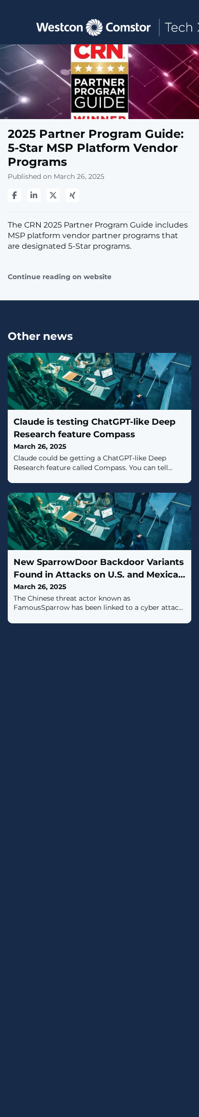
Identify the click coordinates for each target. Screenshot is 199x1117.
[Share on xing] (72, 195)
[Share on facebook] (14, 195)
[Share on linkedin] (34, 195)
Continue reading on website (60, 277)
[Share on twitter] (53, 195)
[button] (16, 26)
